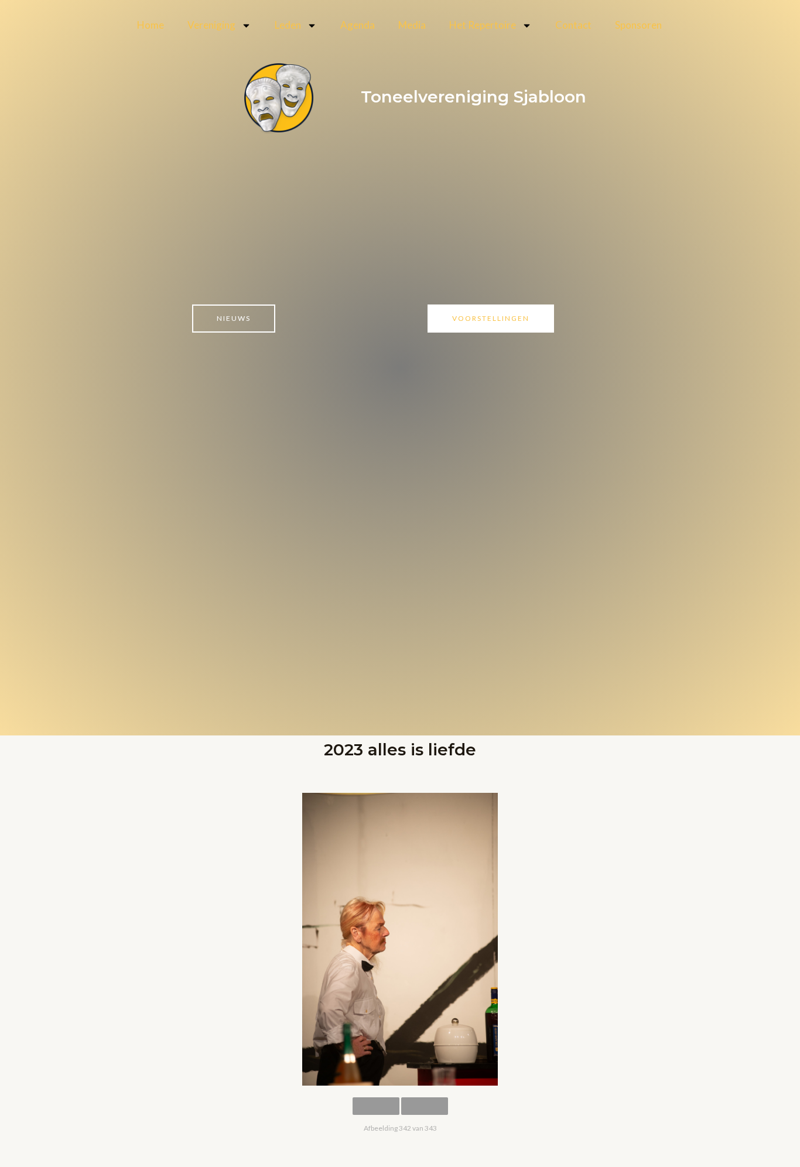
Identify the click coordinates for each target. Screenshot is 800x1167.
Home (150, 25)
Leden (288, 25)
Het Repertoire (482, 25)
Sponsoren (638, 25)
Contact (573, 25)
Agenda (357, 25)
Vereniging (211, 25)
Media (412, 25)
